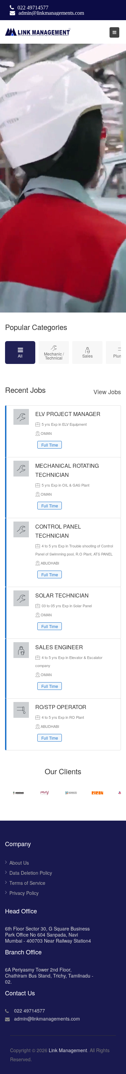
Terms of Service (27, 882)
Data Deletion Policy (30, 872)
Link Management (68, 1050)
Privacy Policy (24, 893)
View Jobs (107, 391)
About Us (19, 862)
